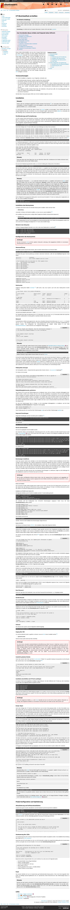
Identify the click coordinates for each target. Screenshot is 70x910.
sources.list (53, 370)
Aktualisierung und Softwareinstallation (60, 64)
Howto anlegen (5, 33)
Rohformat (5, 53)
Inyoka (6, 906)
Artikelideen (4, 38)
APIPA (38, 361)
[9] (67, 137)
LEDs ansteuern (27, 838)
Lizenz (23, 907)
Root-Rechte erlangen (24, 35)
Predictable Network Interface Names (56, 345)
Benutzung (4, 23)
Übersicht (4, 20)
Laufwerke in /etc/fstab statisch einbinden (28, 43)
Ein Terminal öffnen (23, 38)
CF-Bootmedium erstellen (14, 10)
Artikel (46, 12)
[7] (35, 287)
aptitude (59, 111)
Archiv (4, 10)
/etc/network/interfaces (21, 325)
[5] (61, 369)
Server (67, 902)
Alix (7, 10)
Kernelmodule (37, 659)
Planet (60, 2)
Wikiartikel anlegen (6, 31)
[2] (51, 211)
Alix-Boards (19, 55)
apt (42, 410)
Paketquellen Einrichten (24, 41)
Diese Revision (44, 900)
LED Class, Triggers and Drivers (25, 894)
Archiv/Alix (20, 898)
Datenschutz (31, 907)
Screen (20, 814)
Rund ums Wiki (5, 43)
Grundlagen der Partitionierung (25, 46)
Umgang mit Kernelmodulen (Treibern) (27, 48)
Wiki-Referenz (5, 34)
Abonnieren (67, 12)
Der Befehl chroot (23, 42)
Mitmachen (66, 2)
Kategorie (4, 24)
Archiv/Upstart (40, 602)
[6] (55, 227)
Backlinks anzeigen (6, 48)
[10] (41, 660)
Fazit (53, 67)
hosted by (3, 1)
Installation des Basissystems (58, 58)
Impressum (36, 907)
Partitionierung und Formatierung (59, 57)
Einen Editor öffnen (23, 39)
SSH (17, 71)
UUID (38, 189)
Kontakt (26, 907)
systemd (54, 29)
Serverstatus (41, 907)
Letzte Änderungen (6, 17)
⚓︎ (67, 35)
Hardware (60, 902)
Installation (52, 55)
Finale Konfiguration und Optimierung (58, 62)
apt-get (42, 109)
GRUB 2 (21, 49)
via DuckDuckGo (66, 10)
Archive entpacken (23, 45)
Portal (43, 2)
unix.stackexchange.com (36, 797)
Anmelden (62, 0)
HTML (4, 54)
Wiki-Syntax (4, 36)
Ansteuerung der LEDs (57, 65)
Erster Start (54, 61)
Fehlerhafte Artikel (6, 41)
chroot (27, 242)
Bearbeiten (51, 12)
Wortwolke (4, 26)
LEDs (19, 895)
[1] (50, 103)
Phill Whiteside (22, 433)
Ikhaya (56, 2)
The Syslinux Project (22, 897)
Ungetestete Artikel (6, 40)
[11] (38, 534)
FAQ (3, 22)
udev (64, 181)
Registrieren (67, 0)
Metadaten (5, 51)
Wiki (52, 2)
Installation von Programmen (25, 36)
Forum (48, 2)
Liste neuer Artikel (6, 19)
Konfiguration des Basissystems (59, 59)
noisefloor (64, 900)
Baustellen (4, 37)
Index (3, 16)
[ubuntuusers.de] (9, 6)
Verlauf (56, 12)
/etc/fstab (32, 287)
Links (51, 68)
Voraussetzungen (53, 54)
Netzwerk (64, 902)
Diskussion (61, 12)
